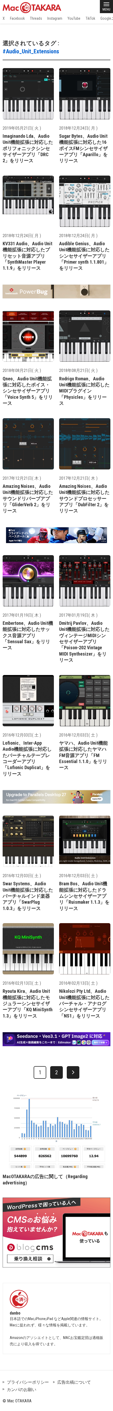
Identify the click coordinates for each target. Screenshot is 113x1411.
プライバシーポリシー (28, 1382)
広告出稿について (74, 1382)
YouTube (74, 18)
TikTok (90, 18)
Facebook (17, 18)
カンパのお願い (21, 1389)
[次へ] (73, 1072)
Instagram (54, 18)
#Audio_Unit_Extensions (31, 51)
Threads (36, 18)
